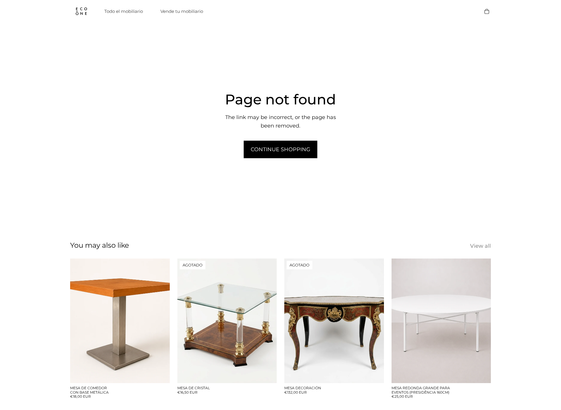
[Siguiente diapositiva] (268, 320)
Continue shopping (280, 149)
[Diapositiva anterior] (186, 320)
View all (480, 246)
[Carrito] (486, 11)
